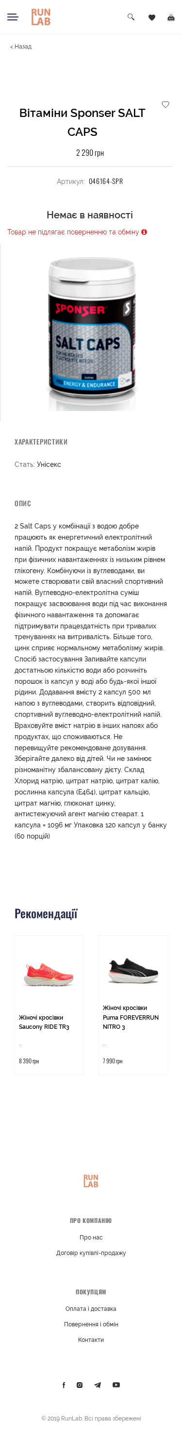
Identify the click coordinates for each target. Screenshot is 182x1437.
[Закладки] (152, 17)
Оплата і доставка (91, 1308)
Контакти (91, 1340)
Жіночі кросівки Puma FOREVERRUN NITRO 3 (131, 1017)
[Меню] (12, 17)
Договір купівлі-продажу (91, 1253)
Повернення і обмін (91, 1324)
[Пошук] (131, 17)
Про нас (91, 1237)
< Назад (21, 46)
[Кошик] (171, 17)
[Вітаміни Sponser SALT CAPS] (91, 327)
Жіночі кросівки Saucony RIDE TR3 (44, 1022)
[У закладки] (165, 104)
